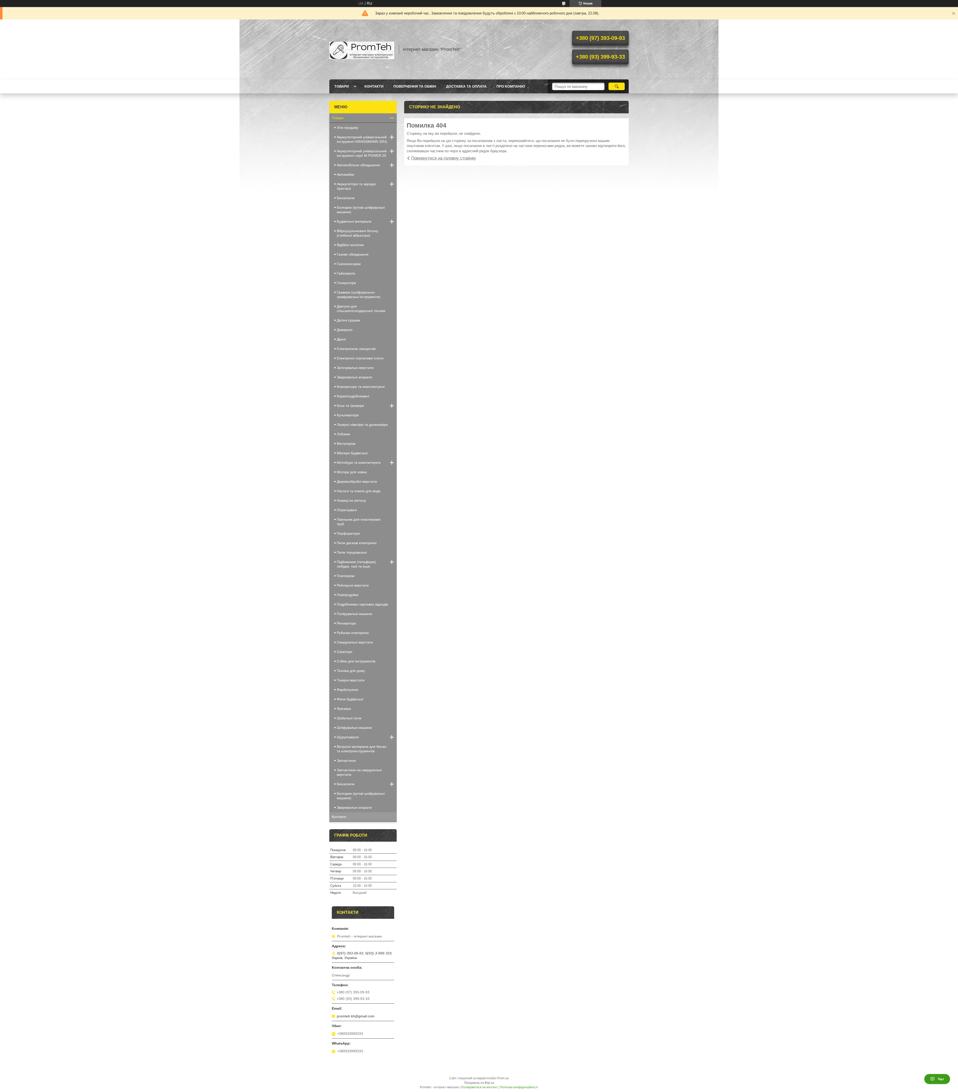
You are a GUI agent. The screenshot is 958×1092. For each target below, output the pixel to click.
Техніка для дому (351, 671)
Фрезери (344, 709)
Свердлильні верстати (355, 642)
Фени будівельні (350, 699)
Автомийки (345, 174)
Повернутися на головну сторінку (443, 158)
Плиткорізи (346, 576)
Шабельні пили (349, 718)
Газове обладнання (352, 254)
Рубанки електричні (353, 633)
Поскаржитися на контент (479, 1087)
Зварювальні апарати (354, 377)
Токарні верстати (350, 680)
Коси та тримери (350, 406)
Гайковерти (346, 273)
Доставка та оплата (466, 86)
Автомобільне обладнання (358, 165)
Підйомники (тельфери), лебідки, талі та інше (357, 564)
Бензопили (346, 198)
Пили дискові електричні (356, 543)
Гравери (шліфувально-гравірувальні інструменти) (358, 294)
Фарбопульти (347, 690)
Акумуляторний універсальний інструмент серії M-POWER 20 (362, 153)
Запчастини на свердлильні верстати (359, 772)
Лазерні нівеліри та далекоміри (362, 425)
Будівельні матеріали (354, 221)
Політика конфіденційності (519, 1087)
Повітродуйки (348, 595)
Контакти (373, 86)
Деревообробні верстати (357, 481)
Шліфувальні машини (354, 728)
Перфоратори (348, 533)
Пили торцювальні (352, 552)
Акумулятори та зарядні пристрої (356, 186)
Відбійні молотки (350, 245)
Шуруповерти (348, 737)
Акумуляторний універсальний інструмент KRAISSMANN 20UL (362, 139)
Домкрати (345, 330)
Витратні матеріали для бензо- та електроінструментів (362, 749)
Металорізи (346, 444)
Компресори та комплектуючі (360, 387)
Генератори (346, 283)
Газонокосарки (349, 264)
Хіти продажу (347, 128)
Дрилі (341, 339)
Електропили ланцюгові (356, 349)
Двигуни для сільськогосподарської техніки (361, 308)
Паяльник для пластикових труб (359, 521)
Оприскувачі (347, 510)
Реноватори (346, 623)
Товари (341, 86)
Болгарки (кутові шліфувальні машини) (361, 209)
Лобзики (343, 434)
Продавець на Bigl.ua (479, 1083)
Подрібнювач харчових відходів (362, 604)
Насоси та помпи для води (358, 491)
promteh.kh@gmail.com (355, 1016)
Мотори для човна (352, 472)
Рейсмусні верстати (353, 585)
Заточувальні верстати (355, 368)
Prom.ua (503, 1078)
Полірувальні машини (354, 614)
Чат (941, 1079)
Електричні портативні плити (360, 358)
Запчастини (346, 761)
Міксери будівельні (352, 453)
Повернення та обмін (414, 86)
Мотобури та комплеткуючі (358, 463)
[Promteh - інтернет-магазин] (361, 49)
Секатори (344, 652)
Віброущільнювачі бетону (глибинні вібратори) (357, 233)
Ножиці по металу (351, 500)
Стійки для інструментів (356, 661)
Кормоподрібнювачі (353, 396)
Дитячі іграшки (348, 320)
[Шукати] (616, 86)
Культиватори (348, 415)
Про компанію (510, 86)
